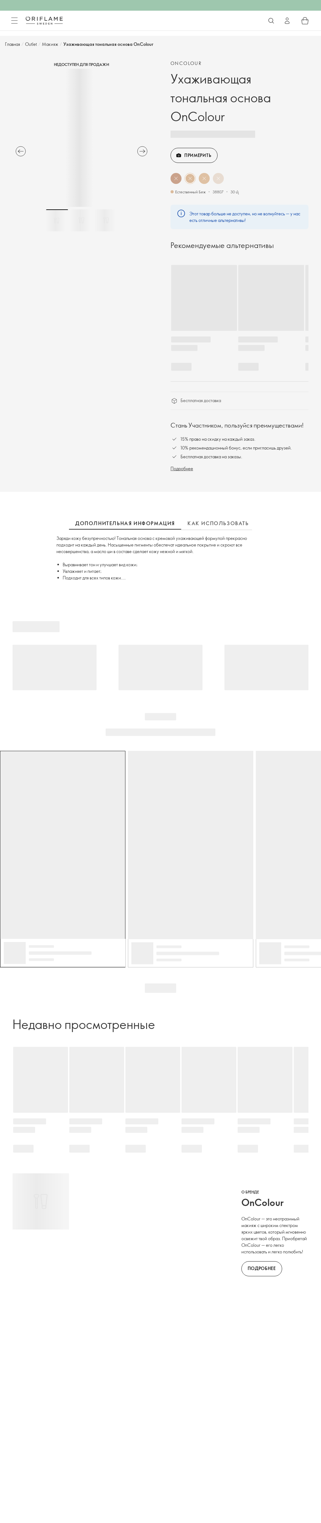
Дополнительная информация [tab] (125, 523)
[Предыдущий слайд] (21, 151)
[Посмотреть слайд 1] (57, 220)
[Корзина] (305, 20)
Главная (12, 44)
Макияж (50, 44)
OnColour (186, 63)
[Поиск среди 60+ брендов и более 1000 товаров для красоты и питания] (271, 20)
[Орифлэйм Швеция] (44, 20)
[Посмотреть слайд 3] (106, 220)
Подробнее (182, 468)
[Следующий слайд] (142, 151)
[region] (81, 138)
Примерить (197, 155)
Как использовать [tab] (218, 523)
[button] (176, 178)
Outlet (31, 44)
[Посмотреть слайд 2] (81, 220)
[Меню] (14, 21)
